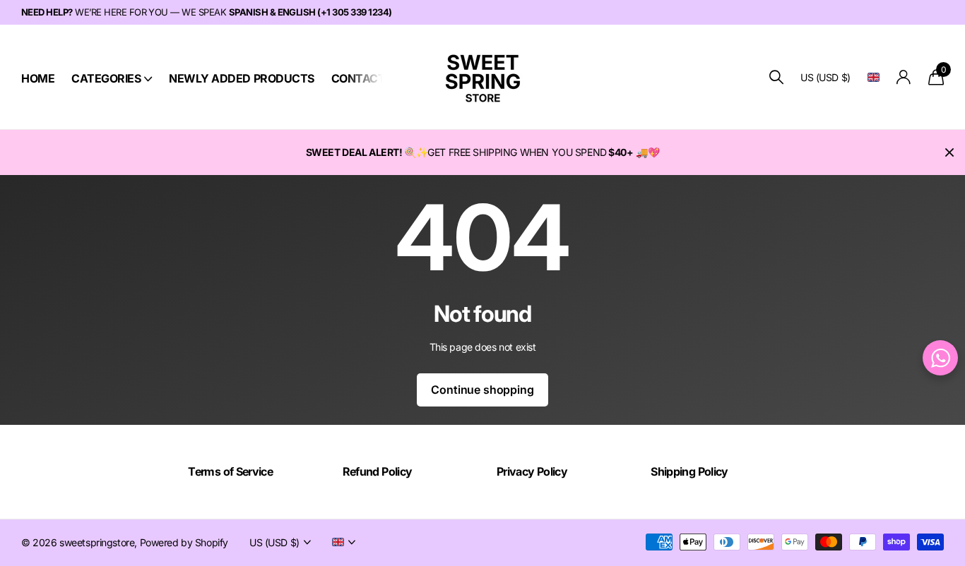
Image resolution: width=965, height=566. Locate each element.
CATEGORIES (106, 78)
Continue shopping (482, 390)
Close (949, 152)
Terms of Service (230, 471)
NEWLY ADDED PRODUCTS (241, 78)
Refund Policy (378, 471)
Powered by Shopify (184, 542)
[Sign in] (903, 77)
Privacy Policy (532, 471)
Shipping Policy (689, 471)
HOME (37, 78)
